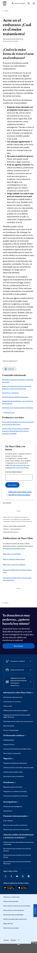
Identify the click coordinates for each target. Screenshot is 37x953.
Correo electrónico (14, 472)
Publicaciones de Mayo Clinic (15, 548)
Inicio (6, 11)
